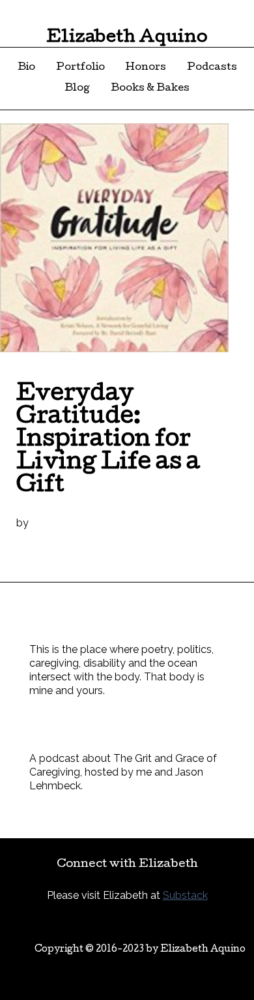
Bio (26, 68)
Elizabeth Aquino (127, 38)
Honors (146, 68)
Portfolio (80, 68)
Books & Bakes (150, 88)
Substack (185, 895)
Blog (77, 88)
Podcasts (212, 68)
